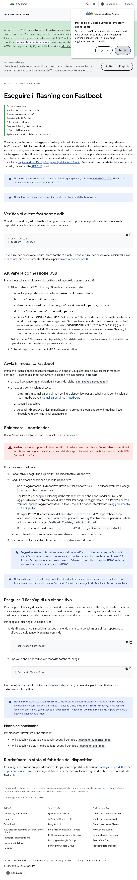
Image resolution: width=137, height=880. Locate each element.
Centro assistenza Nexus (106, 824)
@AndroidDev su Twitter (61, 818)
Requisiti (8, 818)
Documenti (19, 83)
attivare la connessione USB (74, 259)
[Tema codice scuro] (127, 235)
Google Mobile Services (105, 834)
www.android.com (103, 829)
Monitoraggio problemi (105, 845)
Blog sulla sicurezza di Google (64, 829)
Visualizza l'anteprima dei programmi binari (24, 831)
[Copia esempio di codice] (131, 235)
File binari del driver (14, 843)
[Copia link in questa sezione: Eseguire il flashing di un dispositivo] (75, 600)
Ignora (104, 50)
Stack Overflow (101, 840)
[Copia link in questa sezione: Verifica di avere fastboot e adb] (67, 214)
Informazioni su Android (17, 860)
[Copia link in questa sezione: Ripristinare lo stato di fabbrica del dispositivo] (96, 760)
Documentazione (17, 14)
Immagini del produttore (17, 837)
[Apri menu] (5, 4)
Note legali (55, 860)
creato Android (13, 259)
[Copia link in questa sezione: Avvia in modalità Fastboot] (57, 364)
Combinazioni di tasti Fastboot (60, 397)
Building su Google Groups (62, 840)
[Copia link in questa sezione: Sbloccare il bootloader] (52, 428)
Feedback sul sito (96, 860)
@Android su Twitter (59, 813)
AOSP (7, 83)
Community (39, 860)
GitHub (8, 848)
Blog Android (55, 824)
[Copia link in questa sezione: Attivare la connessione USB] (60, 274)
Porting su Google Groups (62, 845)
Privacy (79, 860)
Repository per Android (16, 813)
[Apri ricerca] (88, 4)
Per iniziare (34, 83)
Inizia (122, 50)
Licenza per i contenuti (105, 788)
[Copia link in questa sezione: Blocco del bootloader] (41, 726)
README (36, 166)
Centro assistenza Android (107, 813)
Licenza (68, 860)
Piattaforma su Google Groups (64, 834)
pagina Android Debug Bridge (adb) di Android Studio (49, 162)
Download (9, 824)
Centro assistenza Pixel (105, 818)
